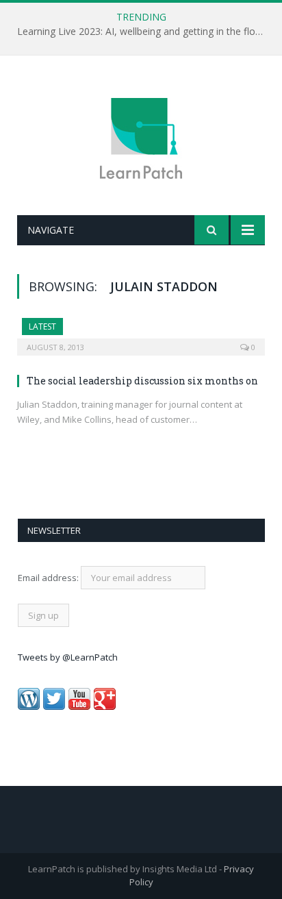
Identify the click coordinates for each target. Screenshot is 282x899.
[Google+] (105, 706)
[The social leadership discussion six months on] (141, 332)
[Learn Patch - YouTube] (79, 706)
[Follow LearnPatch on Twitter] (54, 706)
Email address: (49, 577)
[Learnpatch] (141, 137)
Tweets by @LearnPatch (68, 657)
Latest (42, 326)
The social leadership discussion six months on (142, 380)
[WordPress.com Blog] (29, 706)
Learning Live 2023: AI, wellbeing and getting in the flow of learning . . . (144, 31)
